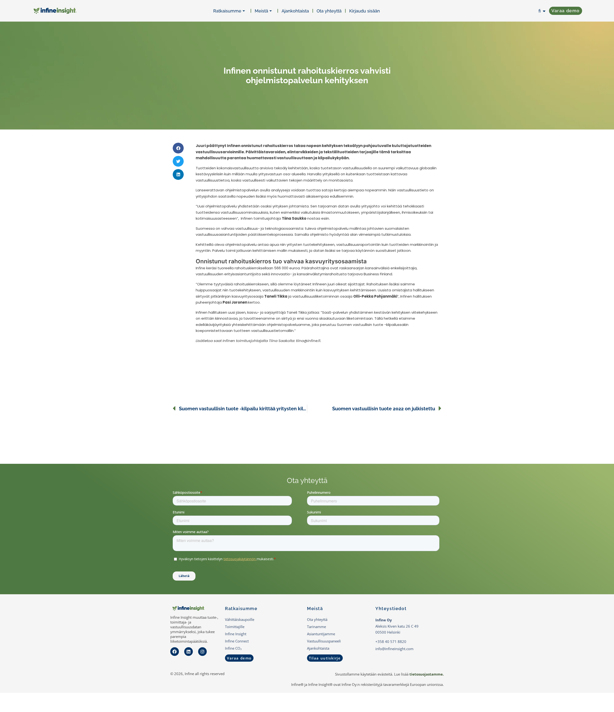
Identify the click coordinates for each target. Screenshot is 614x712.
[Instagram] (202, 651)
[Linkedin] (188, 651)
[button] (178, 148)
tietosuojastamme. (426, 674)
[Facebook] (174, 651)
